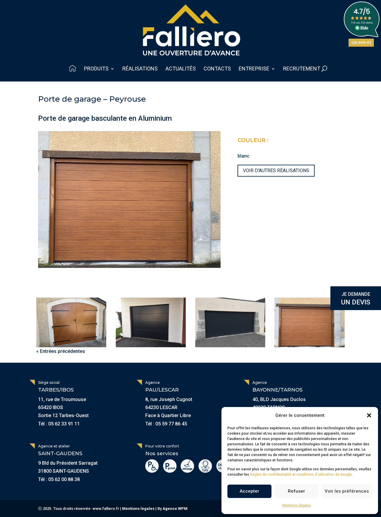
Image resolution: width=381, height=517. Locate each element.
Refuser (296, 491)
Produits (96, 69)
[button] (369, 415)
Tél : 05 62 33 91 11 (59, 424)
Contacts (217, 69)
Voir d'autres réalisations (276, 170)
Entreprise (254, 69)
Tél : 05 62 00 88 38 (59, 479)
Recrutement (301, 69)
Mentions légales (296, 505)
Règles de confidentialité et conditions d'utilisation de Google (301, 474)
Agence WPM (175, 508)
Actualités (180, 69)
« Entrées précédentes (60, 351)
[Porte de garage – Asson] (151, 322)
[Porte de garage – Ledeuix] (230, 322)
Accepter (249, 491)
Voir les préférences (347, 491)
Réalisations (140, 69)
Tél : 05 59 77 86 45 (166, 424)
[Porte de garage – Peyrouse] (309, 322)
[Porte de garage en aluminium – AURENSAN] (71, 322)
